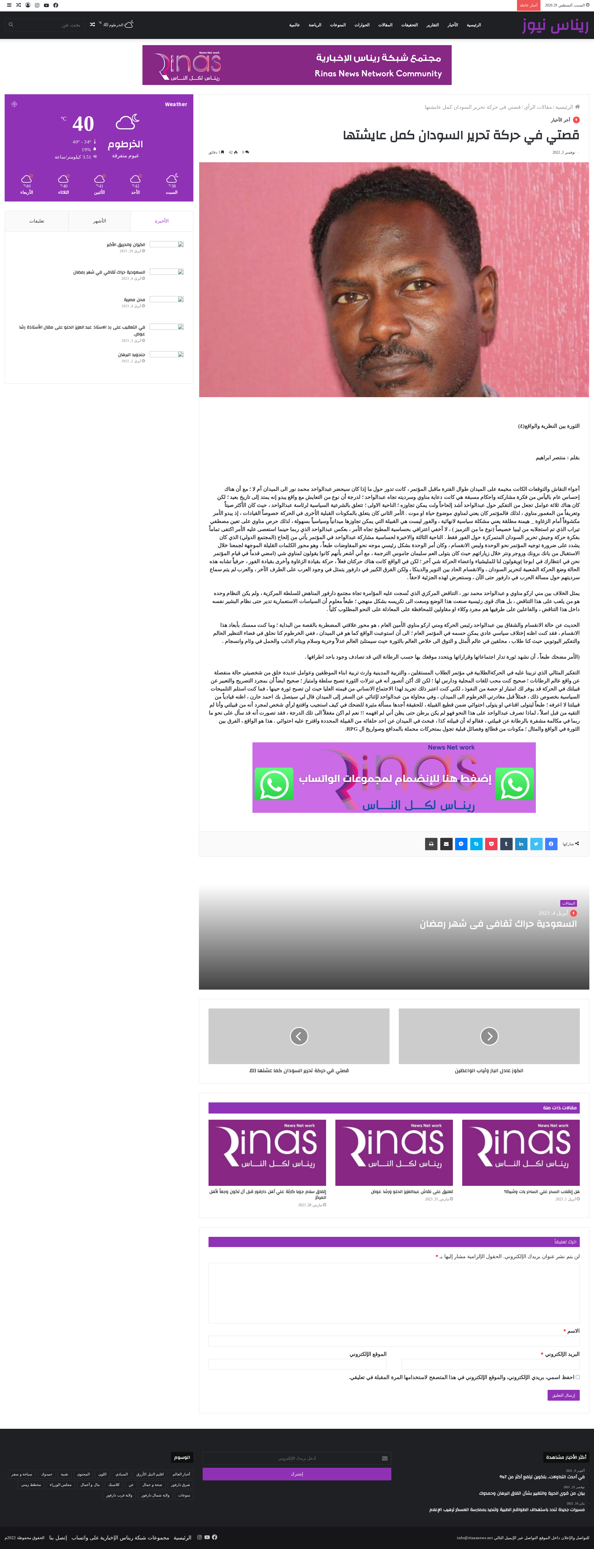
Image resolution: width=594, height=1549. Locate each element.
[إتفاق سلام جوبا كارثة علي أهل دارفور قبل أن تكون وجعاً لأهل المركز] (267, 1153)
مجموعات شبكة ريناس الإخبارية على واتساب (120, 1538)
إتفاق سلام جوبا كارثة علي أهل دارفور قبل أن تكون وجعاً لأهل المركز (267, 1195)
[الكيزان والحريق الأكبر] (167, 252)
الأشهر (99, 221)
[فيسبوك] (551, 844)
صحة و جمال (152, 1485)
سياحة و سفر (21, 1474)
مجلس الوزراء (61, 1485)
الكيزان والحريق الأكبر (126, 245)
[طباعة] (431, 844)
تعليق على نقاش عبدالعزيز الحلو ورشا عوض (412, 1192)
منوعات (184, 1495)
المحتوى (83, 1474)
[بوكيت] (491, 844)
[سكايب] (476, 844)
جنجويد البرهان (131, 355)
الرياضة (315, 25)
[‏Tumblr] (506, 844)
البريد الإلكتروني (560, 1354)
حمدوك (46, 1474)
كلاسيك (114, 1485)
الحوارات (362, 25)
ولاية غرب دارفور (119, 1495)
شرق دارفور (180, 1485)
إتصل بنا (58, 1538)
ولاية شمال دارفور (155, 1495)
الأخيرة (162, 221)
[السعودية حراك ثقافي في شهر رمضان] (167, 280)
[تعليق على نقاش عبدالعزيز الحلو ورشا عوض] (394, 1153)
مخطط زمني (31, 1485)
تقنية (64, 1474)
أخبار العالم (181, 1474)
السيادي (121, 1474)
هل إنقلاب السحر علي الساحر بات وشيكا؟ (542, 1192)
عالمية (294, 25)
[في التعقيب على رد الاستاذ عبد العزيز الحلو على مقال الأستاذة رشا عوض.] (167, 335)
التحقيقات (409, 25)
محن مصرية (134, 300)
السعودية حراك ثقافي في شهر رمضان (497, 923)
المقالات (385, 25)
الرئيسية (474, 25)
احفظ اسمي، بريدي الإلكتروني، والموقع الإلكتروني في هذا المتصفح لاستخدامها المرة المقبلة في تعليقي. (462, 1377)
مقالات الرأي (538, 107)
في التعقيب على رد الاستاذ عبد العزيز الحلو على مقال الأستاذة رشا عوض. (82, 330)
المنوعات (338, 25)
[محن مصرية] (167, 307)
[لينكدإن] (521, 844)
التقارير (433, 25)
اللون (102, 1474)
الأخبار (453, 25)
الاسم (571, 1331)
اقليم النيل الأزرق (150, 1474)
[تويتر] (536, 844)
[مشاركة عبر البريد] (446, 844)
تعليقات (36, 221)
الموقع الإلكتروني (368, 1354)
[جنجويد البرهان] (167, 362)
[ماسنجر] (461, 844)
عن (131, 1485)
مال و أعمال (90, 1485)
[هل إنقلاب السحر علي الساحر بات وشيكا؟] (521, 1153)
